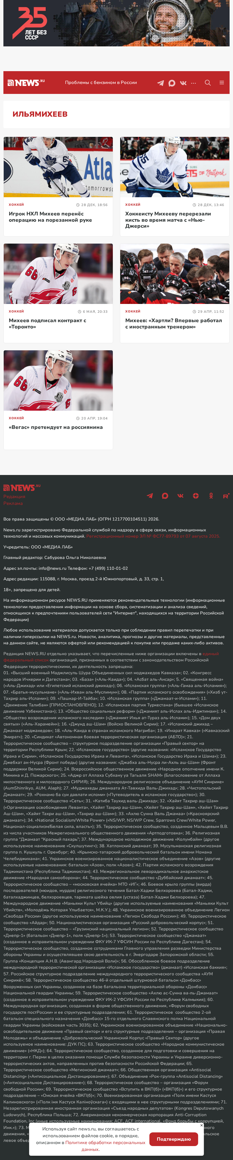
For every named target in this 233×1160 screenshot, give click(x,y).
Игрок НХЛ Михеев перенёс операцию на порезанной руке (50, 216)
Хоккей (16, 205)
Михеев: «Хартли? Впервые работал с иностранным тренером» (173, 323)
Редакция (14, 496)
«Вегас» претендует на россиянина (56, 427)
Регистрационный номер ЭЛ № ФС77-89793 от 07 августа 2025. (153, 536)
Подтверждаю (174, 1139)
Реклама (13, 503)
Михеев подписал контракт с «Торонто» (47, 323)
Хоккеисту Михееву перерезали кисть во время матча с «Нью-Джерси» (168, 219)
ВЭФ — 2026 (101, 82)
